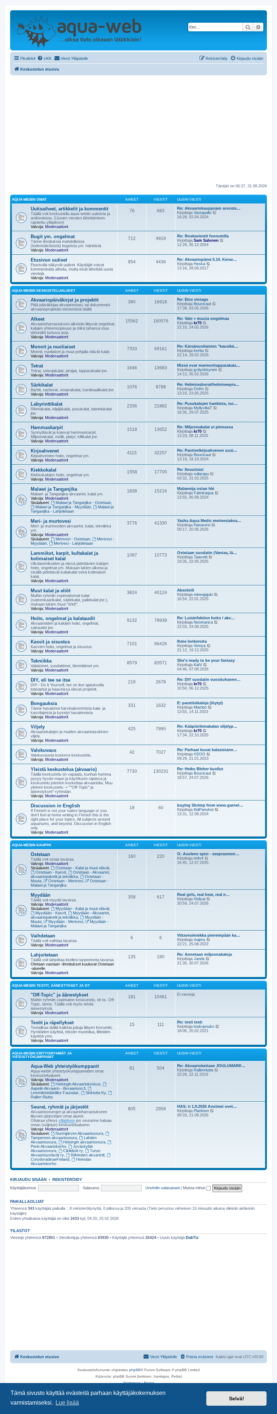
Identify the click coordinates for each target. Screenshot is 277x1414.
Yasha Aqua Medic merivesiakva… (209, 520)
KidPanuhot (204, 809)
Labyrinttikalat (46, 404)
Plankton (201, 1111)
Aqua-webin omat (29, 199)
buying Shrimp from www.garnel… (210, 805)
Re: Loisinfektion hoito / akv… (206, 618)
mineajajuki (203, 594)
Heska (199, 264)
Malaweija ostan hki (195, 488)
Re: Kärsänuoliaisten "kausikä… (207, 346)
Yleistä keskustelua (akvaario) (64, 769)
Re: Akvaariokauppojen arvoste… (209, 208)
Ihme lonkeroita (192, 641)
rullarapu (201, 474)
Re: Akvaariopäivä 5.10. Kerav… (207, 259)
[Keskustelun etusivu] (79, 30)
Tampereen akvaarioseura (54, 1138)
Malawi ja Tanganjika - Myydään (63, 507)
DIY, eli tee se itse (50, 680)
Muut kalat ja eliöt (50, 590)
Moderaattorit (56, 226)
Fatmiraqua (204, 493)
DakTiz (192, 1237)
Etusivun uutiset (49, 260)
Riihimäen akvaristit (88, 1155)
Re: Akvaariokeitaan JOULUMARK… (211, 1065)
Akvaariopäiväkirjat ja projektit (64, 300)
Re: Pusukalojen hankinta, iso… (207, 403)
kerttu (199, 350)
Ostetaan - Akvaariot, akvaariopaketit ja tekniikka (70, 874)
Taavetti (200, 557)
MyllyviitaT (203, 408)
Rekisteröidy (67, 1179)
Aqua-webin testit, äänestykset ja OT (51, 985)
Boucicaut (202, 304)
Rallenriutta (203, 1070)
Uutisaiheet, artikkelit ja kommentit (69, 208)
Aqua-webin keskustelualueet (43, 291)
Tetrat (37, 366)
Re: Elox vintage (192, 299)
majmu (199, 939)
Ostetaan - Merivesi (65, 881)
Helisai (199, 899)
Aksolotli (185, 590)
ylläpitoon (67, 1120)
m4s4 (198, 858)
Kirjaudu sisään (28, 1179)
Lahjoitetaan (44, 955)
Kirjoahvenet (45, 451)
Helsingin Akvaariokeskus (78, 1084)
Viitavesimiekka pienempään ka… (208, 935)
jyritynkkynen (205, 369)
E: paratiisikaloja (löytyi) (200, 703)
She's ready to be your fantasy (206, 660)
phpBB (135, 1370)
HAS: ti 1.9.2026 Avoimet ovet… (207, 1106)
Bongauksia (44, 703)
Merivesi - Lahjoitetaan (73, 543)
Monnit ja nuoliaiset (53, 346)
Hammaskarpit (47, 427)
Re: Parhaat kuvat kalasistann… (207, 750)
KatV (198, 665)
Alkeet (37, 319)
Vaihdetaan (43, 935)
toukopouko (204, 1026)
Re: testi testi (189, 1022)
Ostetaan (40, 854)
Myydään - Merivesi (65, 921)
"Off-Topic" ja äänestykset (59, 995)
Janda (199, 958)
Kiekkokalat (43, 470)
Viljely (38, 727)
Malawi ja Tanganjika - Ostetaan (83, 502)
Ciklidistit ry (73, 1150)
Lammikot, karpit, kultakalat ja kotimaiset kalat (64, 555)
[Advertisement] (138, 129)
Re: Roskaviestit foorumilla (203, 236)
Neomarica (203, 622)
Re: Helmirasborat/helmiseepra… (208, 384)
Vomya (200, 645)
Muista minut (194, 1188)
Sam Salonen (206, 240)
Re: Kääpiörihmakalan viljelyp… (207, 726)
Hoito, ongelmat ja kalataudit (63, 618)
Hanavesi (202, 525)
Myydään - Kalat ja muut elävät (82, 908)
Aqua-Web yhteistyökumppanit (65, 1066)
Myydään (40, 895)
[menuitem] (44, 58)
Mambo (200, 707)
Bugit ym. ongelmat (53, 236)
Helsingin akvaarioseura (84, 1142)
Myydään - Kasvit (50, 913)
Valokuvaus (43, 750)
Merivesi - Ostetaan (73, 539)
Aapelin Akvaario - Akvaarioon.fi (58, 1088)
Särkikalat (42, 385)
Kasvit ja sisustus (50, 641)
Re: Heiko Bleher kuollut (200, 769)
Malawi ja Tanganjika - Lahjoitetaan (72, 509)
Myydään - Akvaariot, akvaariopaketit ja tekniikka (70, 915)
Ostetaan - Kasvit (50, 872)
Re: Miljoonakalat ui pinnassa (205, 427)
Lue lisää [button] (67, 1403)
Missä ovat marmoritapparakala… (208, 365)
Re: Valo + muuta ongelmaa (203, 318)
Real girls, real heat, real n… (203, 894)
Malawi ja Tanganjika (54, 489)
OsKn (199, 389)
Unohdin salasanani (162, 1188)
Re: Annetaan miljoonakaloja (204, 954)
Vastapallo (202, 212)
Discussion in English (55, 805)
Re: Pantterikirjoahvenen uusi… (207, 450)
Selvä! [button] (236, 1398)
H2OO (199, 754)
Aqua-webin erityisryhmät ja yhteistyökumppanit (42, 1055)
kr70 (198, 323)
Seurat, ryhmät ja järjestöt (59, 1107)
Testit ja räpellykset (52, 1022)
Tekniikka (41, 661)
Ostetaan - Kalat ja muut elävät (82, 868)
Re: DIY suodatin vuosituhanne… (209, 679)
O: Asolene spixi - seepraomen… (208, 854)
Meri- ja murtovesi (51, 521)
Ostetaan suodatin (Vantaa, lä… (207, 552)
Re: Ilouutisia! (190, 469)
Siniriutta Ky (95, 1092)
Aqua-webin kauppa (31, 845)
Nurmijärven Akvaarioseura (79, 1133)
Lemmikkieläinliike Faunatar (55, 1092)
